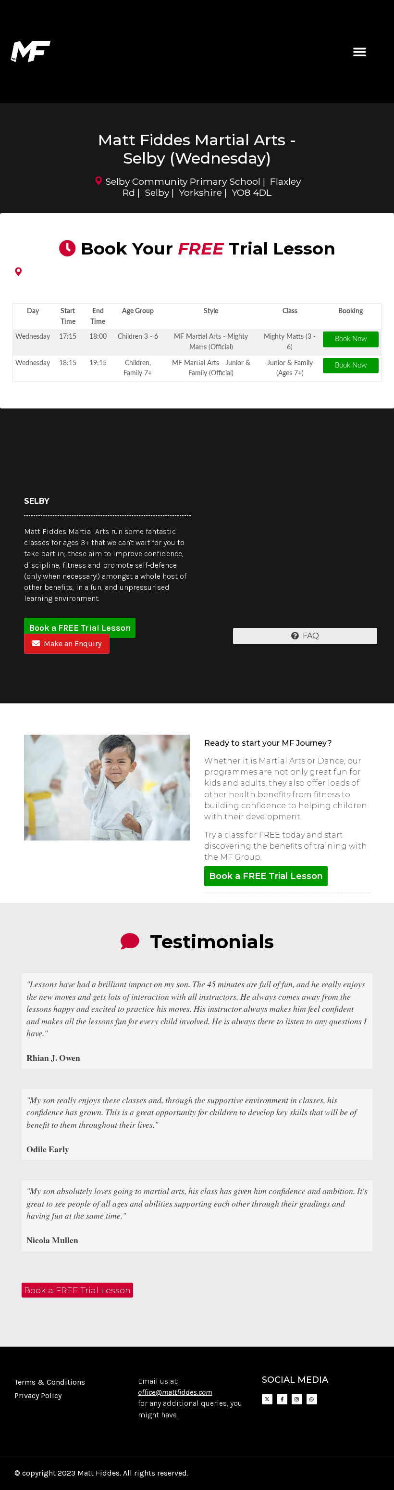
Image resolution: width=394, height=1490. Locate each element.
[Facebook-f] (282, 1399)
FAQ (309, 635)
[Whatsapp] (312, 1399)
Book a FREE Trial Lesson (80, 628)
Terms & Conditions (49, 1382)
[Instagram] (297, 1399)
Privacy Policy (38, 1395)
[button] (359, 51)
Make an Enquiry (70, 643)
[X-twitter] (267, 1399)
